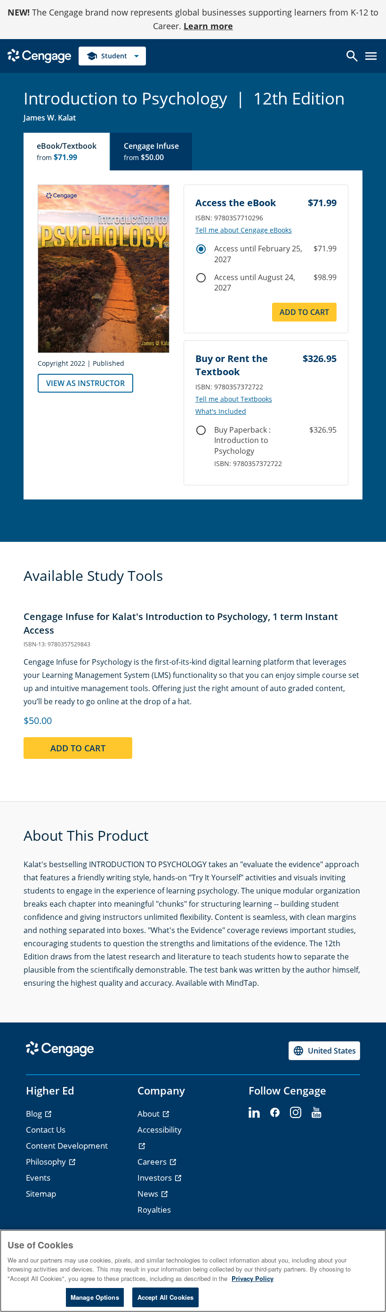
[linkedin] (254, 1113)
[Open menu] (370, 56)
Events (38, 1177)
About (149, 1113)
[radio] (201, 249)
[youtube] (316, 1113)
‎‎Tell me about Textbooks (233, 399)
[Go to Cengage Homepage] (39, 54)
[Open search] (352, 56)
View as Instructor (85, 383)
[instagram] (295, 1113)
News (148, 1193)
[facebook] (275, 1113)
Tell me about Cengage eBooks (243, 230)
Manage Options (95, 1297)
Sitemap (41, 1193)
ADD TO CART (304, 312)
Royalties (154, 1209)
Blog (35, 1113)
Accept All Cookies (165, 1297)
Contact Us (45, 1129)
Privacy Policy (252, 1278)
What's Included (220, 411)
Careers (153, 1161)
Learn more (208, 26)
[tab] (67, 151)
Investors (155, 1177)
